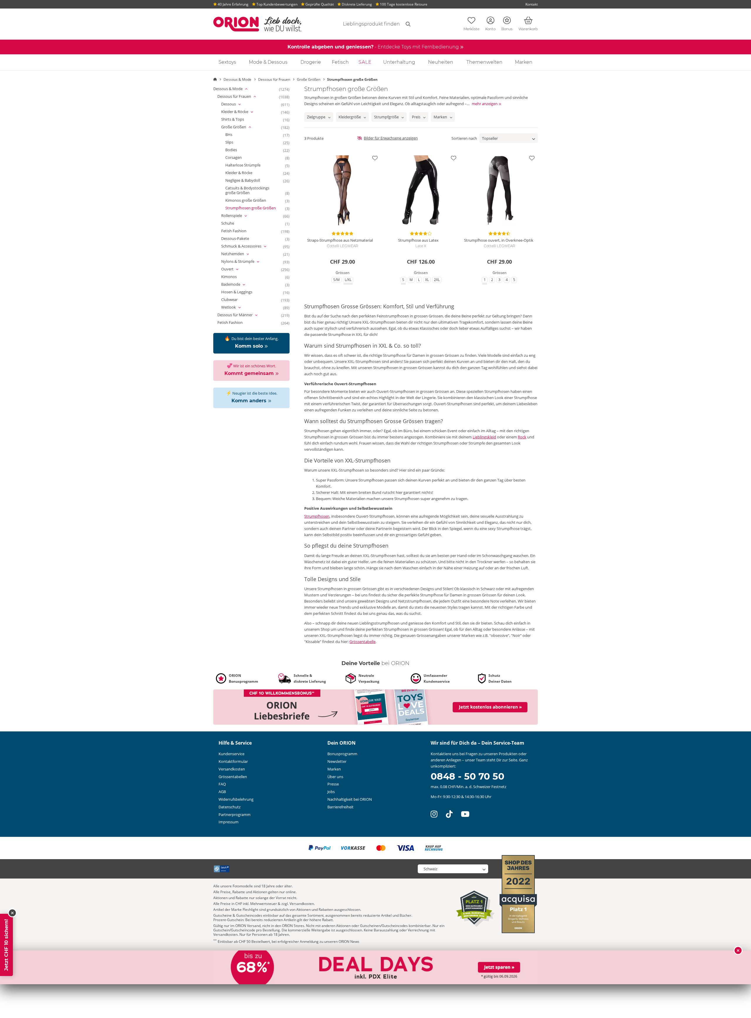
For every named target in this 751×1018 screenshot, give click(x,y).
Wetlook (237, 307)
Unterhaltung (399, 62)
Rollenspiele (240, 216)
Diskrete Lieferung (356, 4)
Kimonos (234, 277)
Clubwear (234, 300)
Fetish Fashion (239, 231)
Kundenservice (231, 753)
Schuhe (233, 223)
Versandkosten (232, 769)
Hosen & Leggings (242, 292)
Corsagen (238, 158)
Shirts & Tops (238, 119)
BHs (234, 135)
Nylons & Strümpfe (246, 262)
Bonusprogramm (342, 753)
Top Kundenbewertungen (276, 4)
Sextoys (227, 62)
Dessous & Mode (236, 89)
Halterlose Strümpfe (248, 165)
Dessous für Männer (243, 315)
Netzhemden (241, 254)
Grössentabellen (233, 776)
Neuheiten (440, 62)
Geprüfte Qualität (319, 4)
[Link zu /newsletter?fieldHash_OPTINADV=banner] (375, 706)
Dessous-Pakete (240, 239)
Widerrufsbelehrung (236, 799)
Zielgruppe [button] (316, 117)
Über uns (335, 776)
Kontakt (531, 4)
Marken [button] (440, 117)
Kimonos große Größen (251, 200)
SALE (365, 62)
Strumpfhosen (316, 516)
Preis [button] (416, 117)
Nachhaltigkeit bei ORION (349, 799)
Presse (333, 784)
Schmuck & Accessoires (249, 246)
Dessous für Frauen (242, 97)
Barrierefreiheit (340, 807)
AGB (222, 791)
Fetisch (340, 62)
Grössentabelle (362, 641)
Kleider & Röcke (243, 112)
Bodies (236, 150)
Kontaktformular (233, 761)
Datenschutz (230, 807)
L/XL (349, 280)
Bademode (239, 284)
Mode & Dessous (268, 62)
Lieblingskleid (484, 437)
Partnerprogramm (235, 814)
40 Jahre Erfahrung (232, 4)
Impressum (229, 822)
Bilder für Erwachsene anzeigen (391, 138)
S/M (337, 280)
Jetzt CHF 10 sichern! (6, 945)
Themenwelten (484, 62)
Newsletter (336, 761)
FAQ (222, 784)
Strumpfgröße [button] (386, 117)
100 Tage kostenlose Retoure (403, 4)
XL (428, 280)
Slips (234, 142)
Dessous (237, 104)
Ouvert (236, 269)
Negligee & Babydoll (247, 181)
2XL (438, 280)
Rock (522, 437)
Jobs (331, 791)
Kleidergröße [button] (350, 117)
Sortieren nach (464, 138)
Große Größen (242, 127)
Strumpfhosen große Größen (255, 208)
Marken (523, 62)
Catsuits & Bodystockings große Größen (257, 190)
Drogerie (310, 62)
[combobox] (364, 24)
